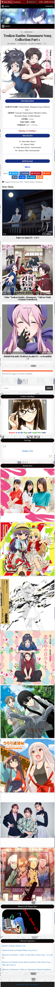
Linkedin (32, 177)
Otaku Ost (27, 451)
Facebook (25, 173)
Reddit (48, 173)
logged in (15, 373)
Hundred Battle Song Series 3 (27, 950)
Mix (41, 177)
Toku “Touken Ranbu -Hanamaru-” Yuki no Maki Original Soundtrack (27, 298)
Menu (7, 6)
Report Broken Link (18, 946)
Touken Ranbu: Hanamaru (33, 182)
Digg (23, 177)
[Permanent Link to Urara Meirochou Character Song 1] (27, 765)
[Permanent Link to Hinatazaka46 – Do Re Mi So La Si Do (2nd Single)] (27, 495)
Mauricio (5, 955)
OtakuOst (12, 43)
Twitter (15, 173)
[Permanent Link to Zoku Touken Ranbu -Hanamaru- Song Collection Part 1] (27, 657)
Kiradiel (5, 946)
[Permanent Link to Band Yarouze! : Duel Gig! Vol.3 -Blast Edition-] (27, 874)
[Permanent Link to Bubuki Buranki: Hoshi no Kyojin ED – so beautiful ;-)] (27, 329)
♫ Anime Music (28, 32)
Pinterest (37, 173)
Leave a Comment (36, 43)
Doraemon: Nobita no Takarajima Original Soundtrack (31, 969)
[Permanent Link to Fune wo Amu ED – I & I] (27, 213)
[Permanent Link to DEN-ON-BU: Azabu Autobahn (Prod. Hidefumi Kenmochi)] (27, 603)
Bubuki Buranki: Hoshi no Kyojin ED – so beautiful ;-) (27, 357)
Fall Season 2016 (17, 182)
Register (12, 432)
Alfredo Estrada (8, 950)
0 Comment (48, 234)
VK (16, 177)
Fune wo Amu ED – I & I (27, 237)
